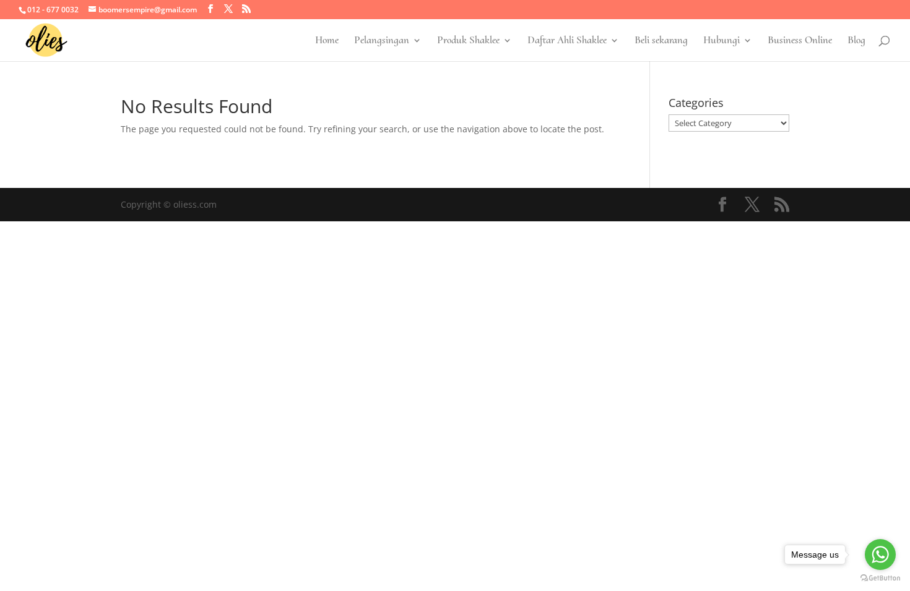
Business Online (800, 41)
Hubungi (721, 41)
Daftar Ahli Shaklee (567, 41)
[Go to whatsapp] (880, 554)
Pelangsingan (381, 41)
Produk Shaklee (468, 41)
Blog (856, 41)
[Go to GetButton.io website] (880, 578)
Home (327, 41)
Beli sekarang (661, 41)
